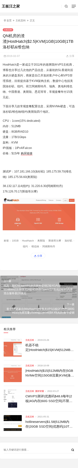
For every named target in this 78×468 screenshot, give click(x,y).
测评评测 (39, 391)
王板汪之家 (11, 6)
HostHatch (28, 240)
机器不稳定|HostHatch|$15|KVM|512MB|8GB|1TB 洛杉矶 (49, 347)
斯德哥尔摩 (54, 240)
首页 (9, 20)
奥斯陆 (41, 240)
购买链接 (26, 153)
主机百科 (21, 20)
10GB (15, 240)
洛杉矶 (68, 240)
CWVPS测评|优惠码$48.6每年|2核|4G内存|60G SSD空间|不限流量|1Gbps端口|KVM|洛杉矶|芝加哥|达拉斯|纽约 (48, 398)
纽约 (25, 246)
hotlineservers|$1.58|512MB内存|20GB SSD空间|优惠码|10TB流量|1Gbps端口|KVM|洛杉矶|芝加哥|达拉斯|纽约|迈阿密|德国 (48, 424)
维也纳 (35, 246)
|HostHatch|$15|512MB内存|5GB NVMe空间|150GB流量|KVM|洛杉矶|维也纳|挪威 (49, 373)
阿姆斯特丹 (48, 246)
